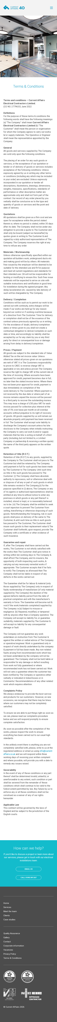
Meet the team (10, 911)
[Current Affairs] (14, 7)
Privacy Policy (9, 954)
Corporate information (13, 946)
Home (6, 903)
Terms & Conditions (12, 958)
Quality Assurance (11, 933)
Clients (6, 915)
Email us (29, 869)
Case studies (9, 919)
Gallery (6, 937)
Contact (7, 941)
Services (7, 907)
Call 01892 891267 (29, 878)
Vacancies (8, 950)
